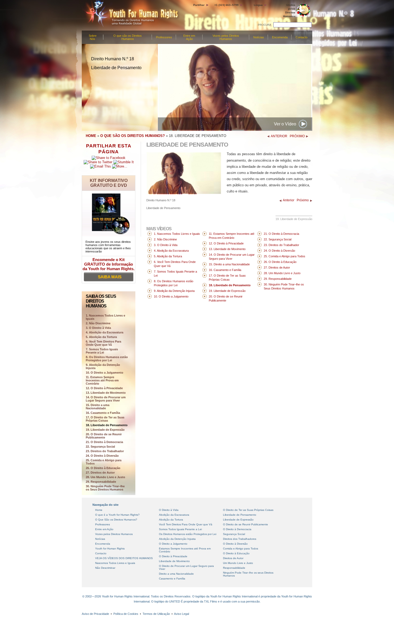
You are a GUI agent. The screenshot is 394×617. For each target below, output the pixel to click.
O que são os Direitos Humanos (127, 37)
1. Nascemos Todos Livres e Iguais (177, 233)
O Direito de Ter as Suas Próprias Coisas (248, 509)
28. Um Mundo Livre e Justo (105, 477)
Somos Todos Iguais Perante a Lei (180, 529)
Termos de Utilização (156, 613)
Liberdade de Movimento (174, 561)
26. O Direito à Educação (103, 468)
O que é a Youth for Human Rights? (117, 514)
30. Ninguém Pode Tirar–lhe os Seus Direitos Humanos (105, 488)
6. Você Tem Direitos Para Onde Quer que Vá (103, 343)
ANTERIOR (279, 136)
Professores (164, 37)
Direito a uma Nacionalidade (176, 573)
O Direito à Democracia (237, 529)
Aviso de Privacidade (95, 613)
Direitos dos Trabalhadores (239, 538)
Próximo (303, 200)
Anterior (288, 200)
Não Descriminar (105, 567)
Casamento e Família (172, 578)
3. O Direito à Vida (98, 327)
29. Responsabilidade (101, 481)
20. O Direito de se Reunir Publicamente (104, 436)
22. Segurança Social (100, 446)
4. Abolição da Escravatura (104, 332)
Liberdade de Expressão (238, 519)
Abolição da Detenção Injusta (177, 538)
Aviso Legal (181, 613)
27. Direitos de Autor (100, 472)
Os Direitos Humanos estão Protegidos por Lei (187, 534)
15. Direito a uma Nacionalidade (97, 406)
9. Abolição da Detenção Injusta (103, 366)
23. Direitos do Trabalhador (105, 451)
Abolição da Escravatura (174, 514)
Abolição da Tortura (171, 519)
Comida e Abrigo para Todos (240, 548)
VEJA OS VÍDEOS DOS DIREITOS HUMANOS (124, 558)
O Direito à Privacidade (173, 556)
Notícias (258, 37)
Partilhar (199, 4)
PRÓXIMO (297, 136)
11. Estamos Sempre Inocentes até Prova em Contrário (102, 380)
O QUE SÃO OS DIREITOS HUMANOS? (132, 136)
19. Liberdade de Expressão (105, 429)
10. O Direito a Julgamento (104, 372)
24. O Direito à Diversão (102, 455)
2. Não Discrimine (98, 323)
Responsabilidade (234, 567)
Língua (258, 4)
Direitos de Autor (233, 558)
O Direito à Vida (169, 509)
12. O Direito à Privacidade (104, 388)
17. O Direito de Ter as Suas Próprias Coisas (105, 419)
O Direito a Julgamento (173, 543)
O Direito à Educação (236, 553)
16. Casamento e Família (103, 412)
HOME (91, 136)
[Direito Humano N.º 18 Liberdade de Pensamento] (183, 193)
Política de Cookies (125, 613)
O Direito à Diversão (235, 543)
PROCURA (264, 24)
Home (98, 509)
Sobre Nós (92, 37)
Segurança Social (234, 534)
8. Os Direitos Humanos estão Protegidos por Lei (107, 358)
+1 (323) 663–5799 (226, 4)
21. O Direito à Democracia (104, 442)
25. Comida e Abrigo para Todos (103, 462)
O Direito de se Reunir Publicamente (245, 524)
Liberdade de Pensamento (239, 514)
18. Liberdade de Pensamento (107, 425)
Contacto (301, 37)
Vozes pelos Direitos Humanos (226, 37)
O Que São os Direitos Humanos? (116, 519)
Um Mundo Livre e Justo (238, 563)
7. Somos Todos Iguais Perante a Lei (102, 351)
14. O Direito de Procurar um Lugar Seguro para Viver (106, 399)
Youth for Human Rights (110, 548)
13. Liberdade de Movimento (106, 392)
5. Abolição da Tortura (101, 337)
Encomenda (280, 37)
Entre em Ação (189, 37)
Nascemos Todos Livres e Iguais (115, 563)
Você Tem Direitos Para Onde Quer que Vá (185, 524)
